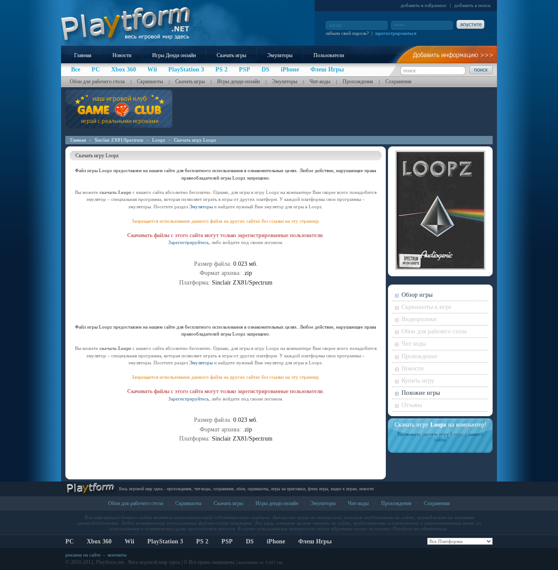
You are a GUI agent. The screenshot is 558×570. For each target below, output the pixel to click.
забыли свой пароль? (347, 33)
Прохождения (358, 81)
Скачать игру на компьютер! (441, 424)
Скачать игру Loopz (195, 139)
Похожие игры (420, 393)
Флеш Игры (315, 541)
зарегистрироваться (395, 33)
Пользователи (328, 55)
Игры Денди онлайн (174, 55)
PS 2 (202, 541)
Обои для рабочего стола (97, 81)
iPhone (276, 541)
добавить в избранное (423, 5)
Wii (129, 541)
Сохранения (398, 81)
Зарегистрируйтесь (188, 242)
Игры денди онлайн (238, 81)
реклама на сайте (83, 554)
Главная (83, 55)
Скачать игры (231, 55)
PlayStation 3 (165, 541)
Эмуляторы (280, 55)
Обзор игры (416, 295)
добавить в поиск (472, 5)
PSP (227, 541)
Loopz (158, 139)
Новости (121, 55)
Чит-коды (320, 81)
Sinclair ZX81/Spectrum (119, 139)
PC (69, 541)
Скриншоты (150, 81)
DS (250, 541)
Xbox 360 (99, 541)
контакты (117, 554)
